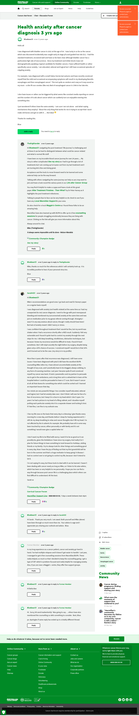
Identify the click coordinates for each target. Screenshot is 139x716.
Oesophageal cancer (106, 561)
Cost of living (43, 659)
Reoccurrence (104, 557)
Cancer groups (12, 655)
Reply (34, 248)
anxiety (102, 566)
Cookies (38, 706)
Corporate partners (77, 670)
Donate (76, 2)
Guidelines (89, 8)
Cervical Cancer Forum (37, 492)
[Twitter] (123, 699)
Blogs (47, 8)
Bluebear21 (28, 39)
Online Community (62, 2)
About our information (49, 706)
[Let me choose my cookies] (3, 712)
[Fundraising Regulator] (26, 699)
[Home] (23, 2)
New (111, 15)
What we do (74, 662)
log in (52, 131)
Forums (37, 8)
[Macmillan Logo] (12, 699)
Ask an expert (12, 662)
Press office (74, 673)
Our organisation (76, 666)
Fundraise (86, 2)
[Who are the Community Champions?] (40, 238)
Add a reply (28, 131)
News (70, 8)
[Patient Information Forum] (37, 699)
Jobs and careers (76, 659)
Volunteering (43, 681)
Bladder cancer (105, 548)
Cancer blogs (12, 659)
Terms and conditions (19, 706)
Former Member (65, 584)
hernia (102, 553)
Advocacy (41, 677)
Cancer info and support (41, 2)
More (97, 2)
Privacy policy (31, 706)
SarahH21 (31, 293)
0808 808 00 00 (116, 662)
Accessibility (59, 706)
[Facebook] (119, 699)
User (120, 3)
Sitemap (10, 673)
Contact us (74, 655)
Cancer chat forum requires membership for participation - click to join (69, 711)
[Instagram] (130, 699)
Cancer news (12, 666)
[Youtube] (127, 699)
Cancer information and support (49, 655)
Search (27, 8)
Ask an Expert (58, 8)
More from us (44, 649)
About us (41, 691)
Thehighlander (33, 143)
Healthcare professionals (47, 684)
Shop (40, 688)
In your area (42, 666)
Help (79, 8)
